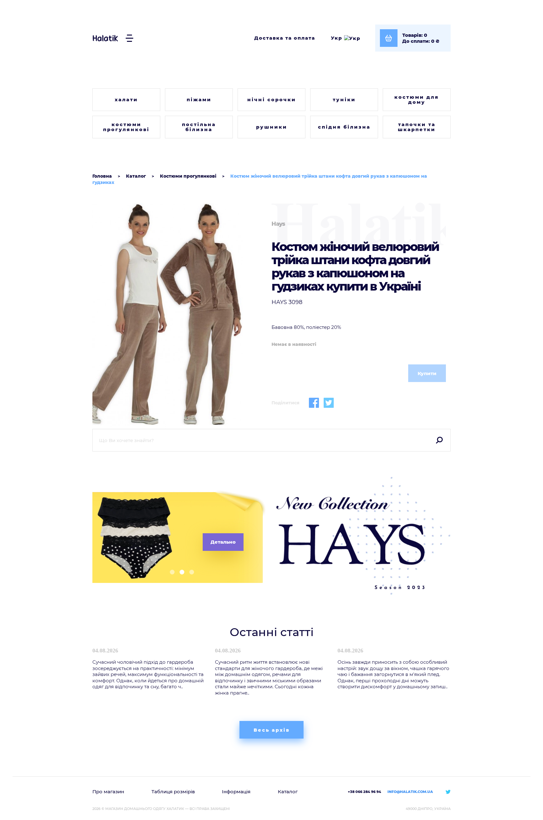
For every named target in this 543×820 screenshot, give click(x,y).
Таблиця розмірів (173, 792)
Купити (427, 373)
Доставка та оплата (284, 38)
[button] (169, 572)
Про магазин (108, 792)
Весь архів (272, 730)
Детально (223, 542)
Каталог (288, 792)
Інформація (236, 792)
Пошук (439, 440)
